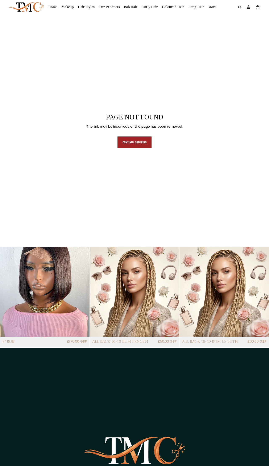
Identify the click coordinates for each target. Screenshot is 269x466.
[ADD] (83, 330)
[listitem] (212, 7)
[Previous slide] (6, 292)
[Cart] (257, 7)
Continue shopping (134, 142)
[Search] (239, 7)
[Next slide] (83, 292)
